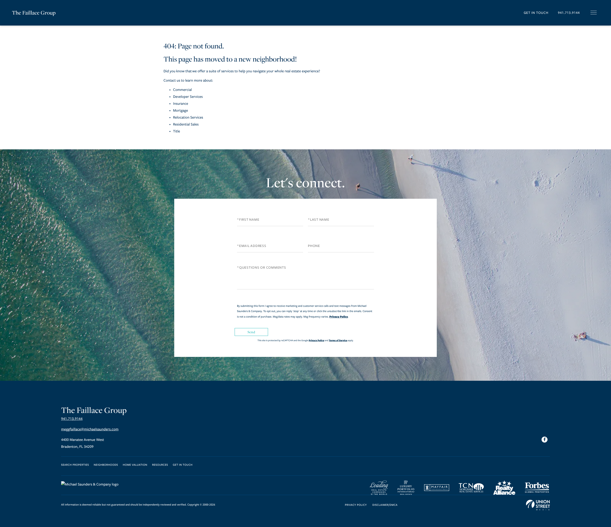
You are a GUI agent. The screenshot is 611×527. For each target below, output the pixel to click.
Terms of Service (338, 340)
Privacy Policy (338, 316)
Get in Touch (536, 13)
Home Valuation (135, 465)
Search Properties (75, 465)
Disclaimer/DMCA (384, 505)
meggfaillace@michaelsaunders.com (90, 429)
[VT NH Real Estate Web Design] (538, 505)
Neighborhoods (106, 465)
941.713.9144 (569, 13)
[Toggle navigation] (593, 12)
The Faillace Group (34, 12)
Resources (160, 465)
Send (251, 332)
